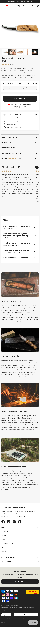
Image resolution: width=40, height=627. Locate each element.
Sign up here (20, 582)
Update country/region (19, 618)
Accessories (5, 548)
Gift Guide (5, 552)
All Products (6, 531)
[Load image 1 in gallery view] (5, 52)
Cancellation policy (26, 610)
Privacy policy (13, 607)
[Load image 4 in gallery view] (27, 52)
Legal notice (6, 610)
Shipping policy (31, 607)
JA (8, 623)
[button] (2, 5)
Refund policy (4, 607)
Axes (3, 539)
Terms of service (22, 607)
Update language (5, 618)
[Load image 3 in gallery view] (20, 52)
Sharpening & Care (8, 544)
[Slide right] (37, 167)
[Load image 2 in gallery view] (12, 52)
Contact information (15, 610)
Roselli (7, 605)
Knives (4, 535)
